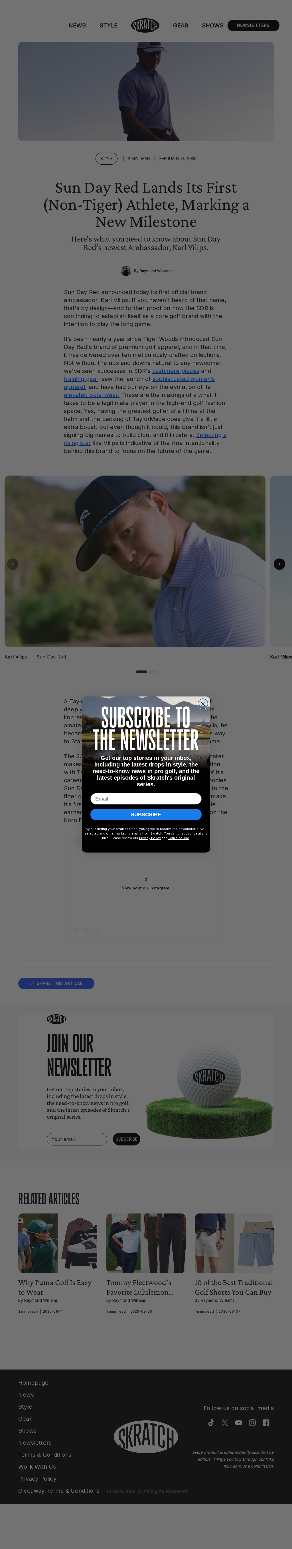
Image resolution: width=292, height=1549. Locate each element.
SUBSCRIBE (146, 814)
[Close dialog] (203, 704)
